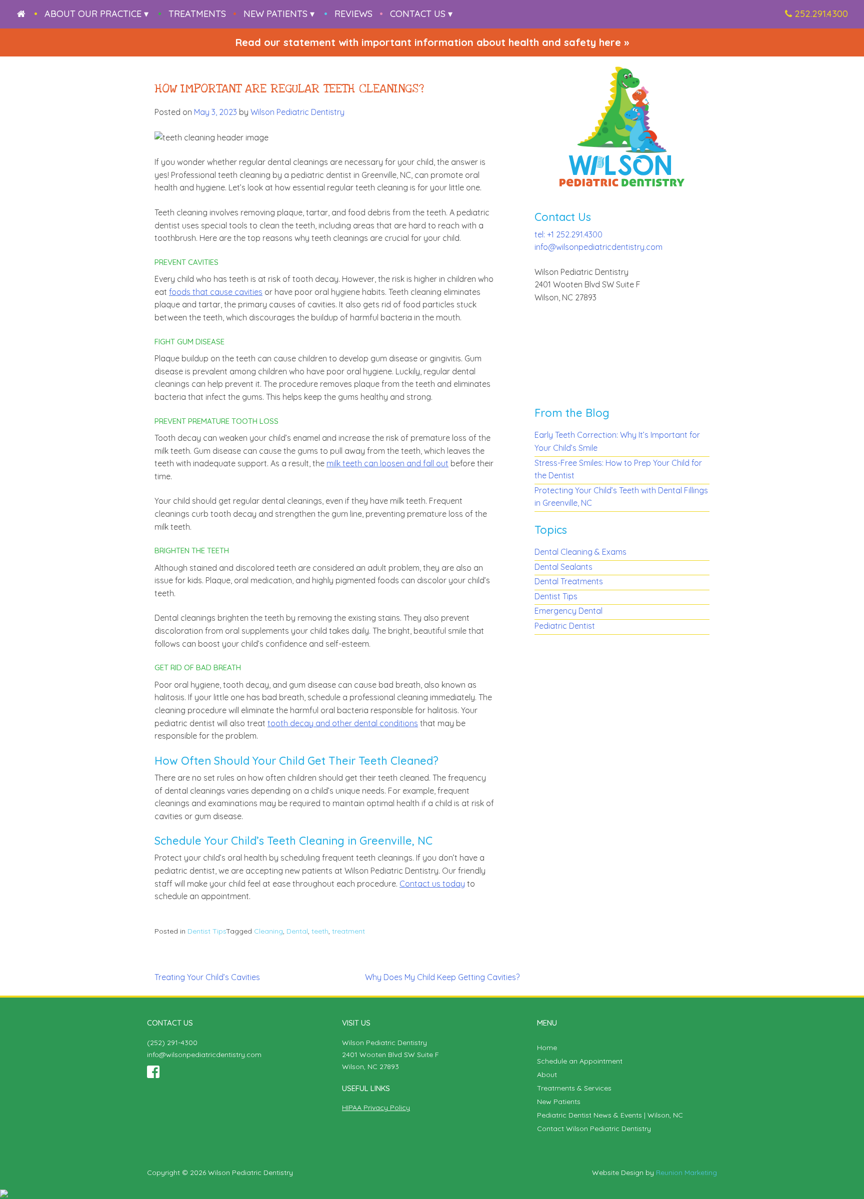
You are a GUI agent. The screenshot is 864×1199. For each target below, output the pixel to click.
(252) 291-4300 (172, 1042)
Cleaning (268, 931)
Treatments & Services (574, 1088)
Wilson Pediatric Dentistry (297, 112)
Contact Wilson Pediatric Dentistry (594, 1128)
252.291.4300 (821, 13)
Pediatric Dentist (564, 626)
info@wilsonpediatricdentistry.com (598, 247)
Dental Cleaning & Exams (580, 552)
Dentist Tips (207, 931)
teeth (320, 931)
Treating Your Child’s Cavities (207, 977)
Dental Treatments (568, 581)
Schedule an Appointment (579, 1061)
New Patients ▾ (279, 13)
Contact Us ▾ (421, 13)
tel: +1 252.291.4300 (568, 234)
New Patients (558, 1101)
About (547, 1074)
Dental (297, 931)
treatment (348, 931)
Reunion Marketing (686, 1172)
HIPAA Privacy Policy (376, 1107)
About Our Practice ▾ (96, 13)
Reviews (353, 13)
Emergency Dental (568, 611)
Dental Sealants (563, 567)
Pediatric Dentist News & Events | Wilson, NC (610, 1115)
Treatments (197, 13)
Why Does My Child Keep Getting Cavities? (442, 977)
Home (547, 1047)
